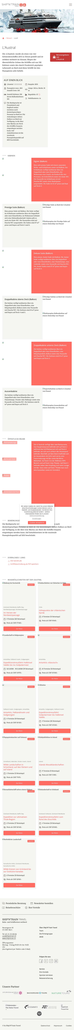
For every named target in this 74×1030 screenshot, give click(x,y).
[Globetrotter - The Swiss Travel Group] (13, 1007)
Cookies (69, 1026)
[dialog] (37, 515)
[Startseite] (15, 4)
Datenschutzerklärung (37, 515)
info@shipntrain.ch (9, 936)
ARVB (41, 937)
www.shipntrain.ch (9, 938)
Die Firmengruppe (46, 934)
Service (42, 969)
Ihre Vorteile (43, 972)
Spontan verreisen (46, 975)
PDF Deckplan (16, 561)
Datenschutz (45, 1026)
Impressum (58, 1026)
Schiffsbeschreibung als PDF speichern (24, 564)
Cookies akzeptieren (37, 523)
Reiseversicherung (46, 978)
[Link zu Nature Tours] (62, 992)
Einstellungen (36, 518)
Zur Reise (19, 629)
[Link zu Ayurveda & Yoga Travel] (12, 993)
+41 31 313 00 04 (11, 934)
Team (41, 931)
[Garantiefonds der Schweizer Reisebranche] (30, 1007)
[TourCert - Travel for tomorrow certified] (64, 1007)
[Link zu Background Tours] (37, 993)
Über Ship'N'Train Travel (48, 928)
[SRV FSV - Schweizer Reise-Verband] (49, 1007)
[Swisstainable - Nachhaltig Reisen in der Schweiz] (39, 1013)
